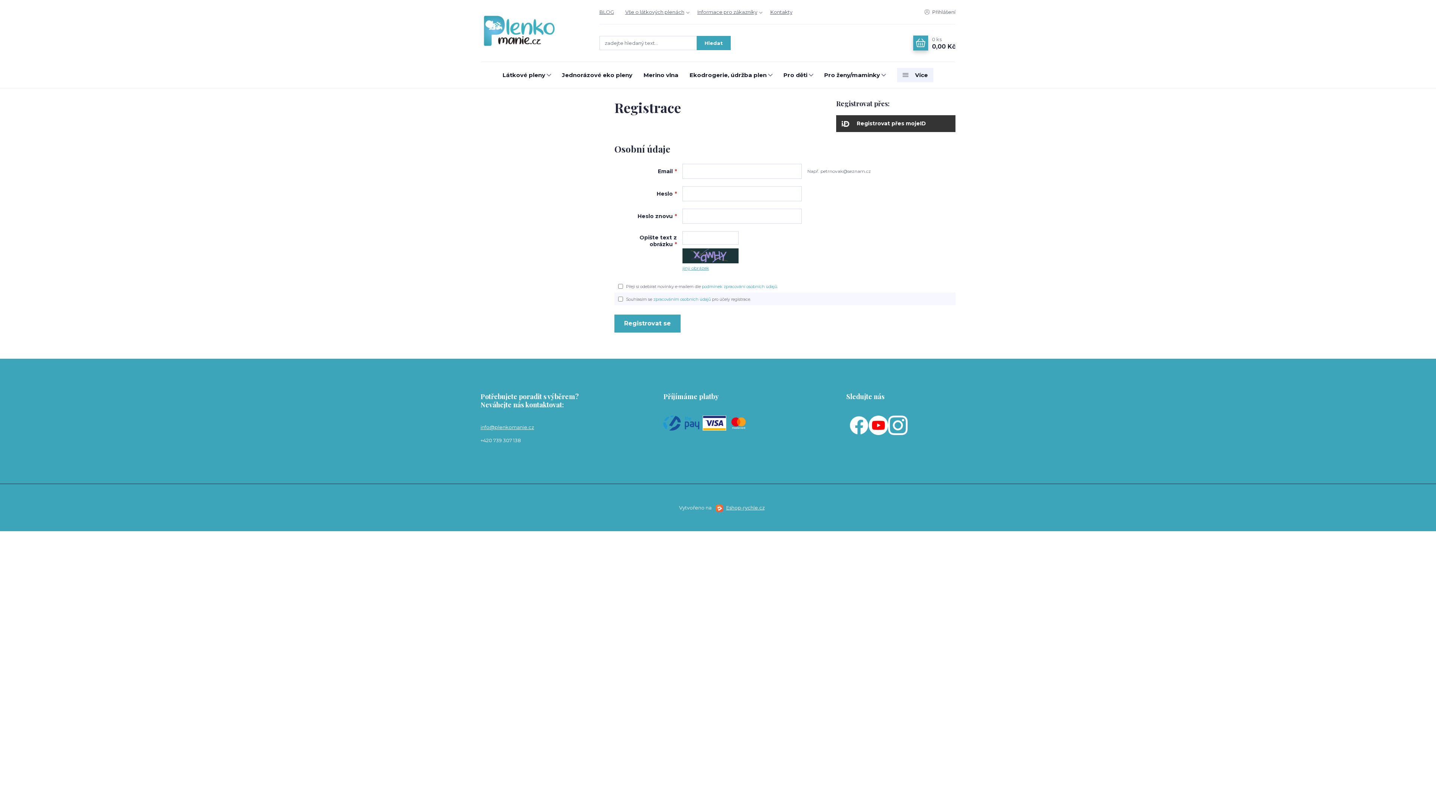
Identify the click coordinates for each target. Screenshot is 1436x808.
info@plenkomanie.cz (507, 427)
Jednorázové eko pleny (597, 75)
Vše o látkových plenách (654, 12)
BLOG (606, 12)
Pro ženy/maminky (852, 75)
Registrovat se (647, 323)
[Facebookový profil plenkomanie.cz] (859, 425)
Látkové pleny (524, 75)
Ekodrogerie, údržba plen (728, 75)
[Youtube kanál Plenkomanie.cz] (878, 425)
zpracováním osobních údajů (682, 299)
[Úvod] (532, 31)
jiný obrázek (695, 268)
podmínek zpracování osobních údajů (739, 286)
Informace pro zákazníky (727, 12)
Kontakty (781, 12)
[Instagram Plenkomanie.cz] (898, 425)
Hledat (714, 43)
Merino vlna (661, 75)
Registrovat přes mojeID (891, 123)
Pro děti (795, 75)
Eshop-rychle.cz (745, 508)
